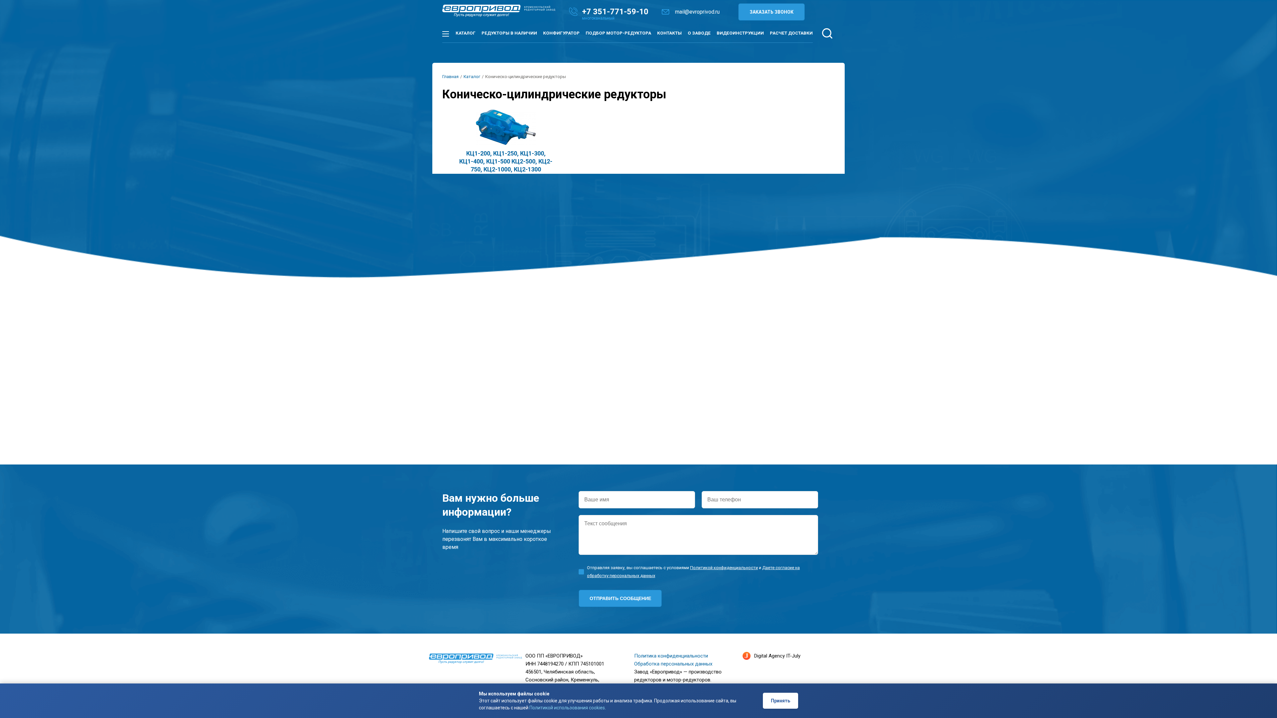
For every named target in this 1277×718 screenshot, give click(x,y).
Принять (780, 701)
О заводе (699, 33)
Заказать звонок (771, 12)
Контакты (669, 33)
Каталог (466, 33)
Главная (450, 76)
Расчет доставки (791, 33)
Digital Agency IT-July (777, 656)
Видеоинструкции (740, 33)
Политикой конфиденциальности (724, 567)
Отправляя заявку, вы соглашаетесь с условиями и (693, 571)
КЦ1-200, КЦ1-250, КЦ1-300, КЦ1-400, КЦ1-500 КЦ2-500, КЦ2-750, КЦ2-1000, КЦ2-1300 (505, 161)
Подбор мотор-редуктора (618, 33)
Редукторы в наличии (509, 33)
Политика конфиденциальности (671, 656)
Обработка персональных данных (673, 664)
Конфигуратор (561, 33)
